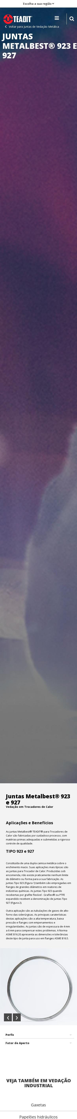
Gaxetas (38, 1105)
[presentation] (8, 1017)
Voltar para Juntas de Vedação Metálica (34, 26)
